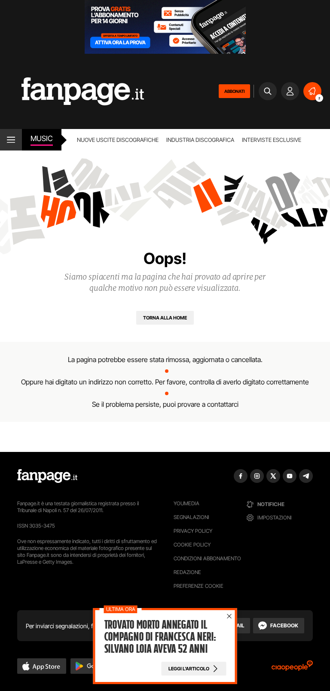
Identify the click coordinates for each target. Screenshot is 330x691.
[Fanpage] (47, 476)
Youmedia (186, 503)
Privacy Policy (193, 531)
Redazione (187, 572)
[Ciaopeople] (292, 668)
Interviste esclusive (271, 139)
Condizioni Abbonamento (207, 558)
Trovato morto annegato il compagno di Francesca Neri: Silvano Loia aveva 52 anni (160, 637)
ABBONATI (234, 91)
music (42, 138)
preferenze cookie (198, 586)
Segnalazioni (191, 517)
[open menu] (11, 139)
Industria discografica (200, 139)
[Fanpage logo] (72, 91)
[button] (41, 666)
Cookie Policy (192, 544)
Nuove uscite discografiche (118, 139)
